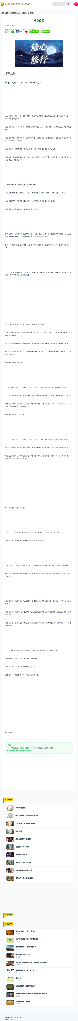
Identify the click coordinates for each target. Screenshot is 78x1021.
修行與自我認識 (20, 808)
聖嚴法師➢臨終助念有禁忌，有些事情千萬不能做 (31, 962)
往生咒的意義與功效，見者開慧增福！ (28, 939)
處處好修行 (19, 831)
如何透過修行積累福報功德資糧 (25, 823)
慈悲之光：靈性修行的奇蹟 (24, 878)
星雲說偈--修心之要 (22, 847)
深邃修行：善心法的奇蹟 (23, 862)
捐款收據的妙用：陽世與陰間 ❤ (26, 947)
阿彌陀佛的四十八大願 (23, 1001)
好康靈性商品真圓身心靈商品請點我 (20, 751)
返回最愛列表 (15, 13)
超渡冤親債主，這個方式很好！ (25, 986)
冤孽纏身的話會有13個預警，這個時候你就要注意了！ (33, 994)
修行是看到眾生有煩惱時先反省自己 (27, 816)
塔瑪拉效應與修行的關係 (23, 839)
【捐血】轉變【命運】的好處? (25, 931)
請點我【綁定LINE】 (26, 748)
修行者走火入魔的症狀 (23, 955)
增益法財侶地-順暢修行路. (24, 870)
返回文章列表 (6, 13)
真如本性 (18, 978)
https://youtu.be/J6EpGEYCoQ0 (23, 82)
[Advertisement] (39, 295)
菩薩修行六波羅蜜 (21, 855)
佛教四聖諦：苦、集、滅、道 (25, 970)
